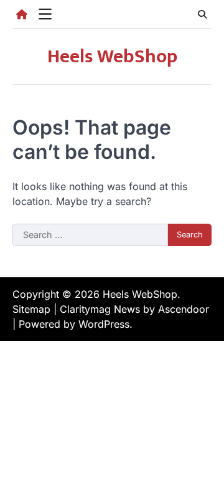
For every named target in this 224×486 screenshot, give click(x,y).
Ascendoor (183, 309)
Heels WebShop (112, 56)
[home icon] (21, 14)
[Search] (202, 14)
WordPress (103, 324)
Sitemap (31, 309)
